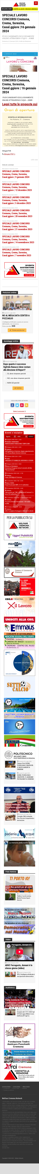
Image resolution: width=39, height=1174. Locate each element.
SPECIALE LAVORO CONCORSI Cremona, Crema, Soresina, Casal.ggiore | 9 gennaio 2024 (16, 174)
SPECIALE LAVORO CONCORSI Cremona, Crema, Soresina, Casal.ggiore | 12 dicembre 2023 (17, 187)
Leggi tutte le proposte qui (19, 104)
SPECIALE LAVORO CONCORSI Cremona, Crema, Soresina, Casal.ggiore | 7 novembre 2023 (16, 252)
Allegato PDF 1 (9, 154)
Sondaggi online (11, 341)
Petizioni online (9, 293)
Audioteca (10, 988)
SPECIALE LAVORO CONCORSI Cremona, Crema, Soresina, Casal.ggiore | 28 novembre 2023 (17, 213)
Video (8, 939)
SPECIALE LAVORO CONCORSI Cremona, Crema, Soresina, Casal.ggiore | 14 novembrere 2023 (18, 239)
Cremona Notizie (6, 1086)
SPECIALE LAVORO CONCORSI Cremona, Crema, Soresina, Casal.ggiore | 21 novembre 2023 (17, 226)
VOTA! (19, 388)
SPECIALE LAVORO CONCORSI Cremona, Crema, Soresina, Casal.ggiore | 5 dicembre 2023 (16, 200)
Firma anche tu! (17, 330)
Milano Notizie (26, 1086)
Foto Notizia (11, 872)
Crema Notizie (16, 1086)
